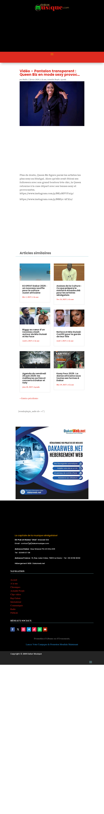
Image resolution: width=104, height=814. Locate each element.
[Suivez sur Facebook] (12, 629)
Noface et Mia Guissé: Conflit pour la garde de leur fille (68, 334)
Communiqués (16, 605)
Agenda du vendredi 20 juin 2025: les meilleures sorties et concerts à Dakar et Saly (34, 378)
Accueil (13, 579)
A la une (43, 79)
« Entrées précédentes (29, 398)
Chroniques (15, 587)
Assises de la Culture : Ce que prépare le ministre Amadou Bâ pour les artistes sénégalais (68, 290)
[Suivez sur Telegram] (29, 629)
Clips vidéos (15, 594)
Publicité (14, 612)
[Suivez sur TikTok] (34, 629)
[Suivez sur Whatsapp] (40, 629)
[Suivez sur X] (18, 629)
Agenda (63, 79)
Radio (13, 609)
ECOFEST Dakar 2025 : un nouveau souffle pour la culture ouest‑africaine (34, 289)
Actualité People (53, 79)
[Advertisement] (57, 32)
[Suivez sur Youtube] (45, 629)
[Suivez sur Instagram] (23, 629)
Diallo (25, 79)
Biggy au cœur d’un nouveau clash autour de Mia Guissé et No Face (34, 333)
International (15, 601)
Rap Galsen (15, 598)
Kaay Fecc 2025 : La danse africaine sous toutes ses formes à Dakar (68, 377)
